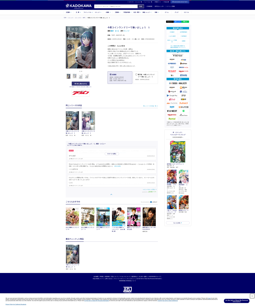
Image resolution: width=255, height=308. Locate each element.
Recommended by (145, 202)
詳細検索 (149, 6)
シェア (178, 21)
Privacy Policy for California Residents (16, 304)
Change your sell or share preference (168, 300)
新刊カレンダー (159, 6)
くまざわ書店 (172, 36)
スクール (186, 12)
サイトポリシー (131, 278)
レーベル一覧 (148, 2)
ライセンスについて (124, 276)
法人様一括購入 (143, 276)
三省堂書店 (184, 36)
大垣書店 (172, 32)
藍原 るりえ (115, 31)
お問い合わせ (108, 278)
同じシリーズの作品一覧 (149, 106)
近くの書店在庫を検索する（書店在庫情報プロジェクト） (177, 46)
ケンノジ (126, 31)
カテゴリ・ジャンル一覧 (135, 2)
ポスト (170, 21)
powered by (145, 191)
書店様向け (135, 276)
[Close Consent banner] (252, 296)
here (209, 298)
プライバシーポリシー (119, 278)
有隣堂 (183, 41)
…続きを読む (122, 152)
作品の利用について (98, 278)
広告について (114, 276)
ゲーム (167, 12)
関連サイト (158, 2)
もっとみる (176, 223)
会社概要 (96, 276)
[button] (96, 76)
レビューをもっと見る (149, 189)
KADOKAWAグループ (154, 276)
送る (186, 21)
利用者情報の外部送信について (127, 280)
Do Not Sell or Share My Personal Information (149, 278)
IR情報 (101, 276)
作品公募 (166, 2)
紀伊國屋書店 (183, 32)
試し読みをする (82, 83)
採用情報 (107, 276)
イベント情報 (171, 6)
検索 (140, 6)
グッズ (176, 12)
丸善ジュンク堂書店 (172, 41)
